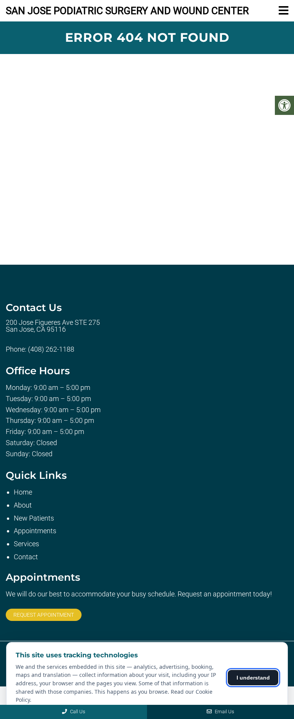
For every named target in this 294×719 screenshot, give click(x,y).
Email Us (224, 711)
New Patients (34, 518)
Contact (26, 557)
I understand (253, 678)
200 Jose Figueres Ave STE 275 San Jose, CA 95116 (53, 326)
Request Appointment (43, 615)
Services (26, 544)
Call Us (77, 711)
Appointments (35, 531)
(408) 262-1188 (51, 349)
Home (23, 492)
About (23, 505)
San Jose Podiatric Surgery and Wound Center (127, 11)
